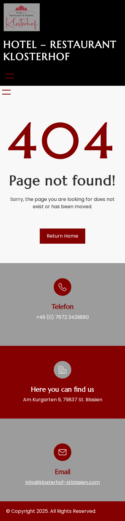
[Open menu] (9, 76)
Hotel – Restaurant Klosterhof (60, 50)
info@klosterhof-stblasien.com (62, 482)
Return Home (62, 235)
